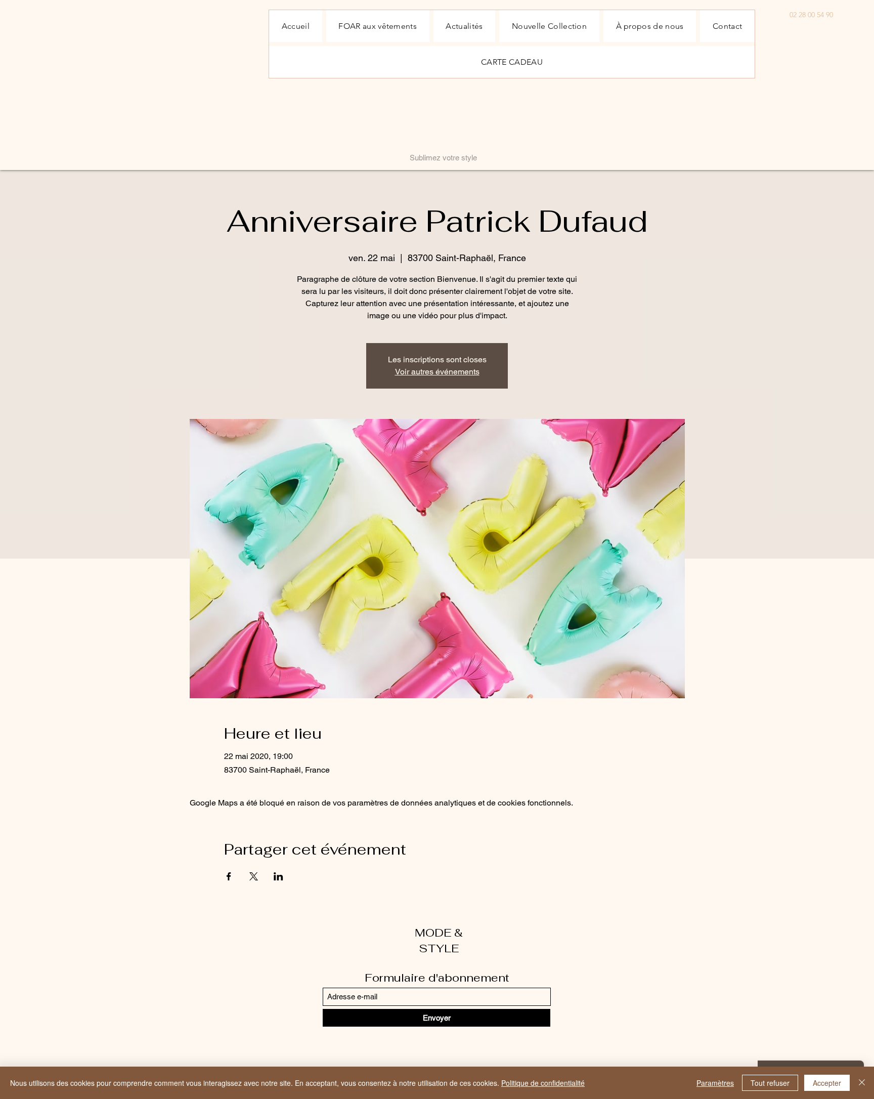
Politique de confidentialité (543, 1083)
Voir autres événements (437, 371)
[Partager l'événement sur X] (253, 876)
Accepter (827, 1083)
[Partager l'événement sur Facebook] (229, 876)
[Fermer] (862, 1083)
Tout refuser (770, 1083)
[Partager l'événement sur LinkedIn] (278, 876)
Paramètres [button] (715, 1083)
